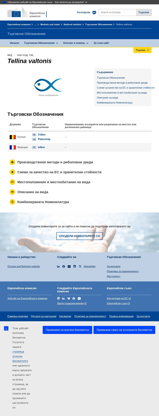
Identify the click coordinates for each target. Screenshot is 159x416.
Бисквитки (65, 316)
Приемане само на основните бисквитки (124, 329)
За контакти (113, 266)
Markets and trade (50, 24)
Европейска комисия (18, 24)
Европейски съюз (117, 303)
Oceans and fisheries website (23, 266)
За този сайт (101, 43)
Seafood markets (72, 24)
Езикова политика (17, 316)
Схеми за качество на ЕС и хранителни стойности (124, 87)
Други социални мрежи (70, 303)
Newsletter (89, 266)
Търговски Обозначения (98, 24)
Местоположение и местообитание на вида (122, 92)
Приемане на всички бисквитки (67, 329)
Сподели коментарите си (79, 236)
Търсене (143, 12)
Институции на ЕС (117, 298)
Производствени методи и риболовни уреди (122, 82)
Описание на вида (107, 97)
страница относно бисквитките (20, 356)
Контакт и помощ (74, 43)
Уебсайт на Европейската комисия (27, 298)
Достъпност (113, 276)
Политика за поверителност (123, 271)
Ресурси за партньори (43, 316)
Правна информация (121, 316)
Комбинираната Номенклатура (114, 102)
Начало (14, 43)
